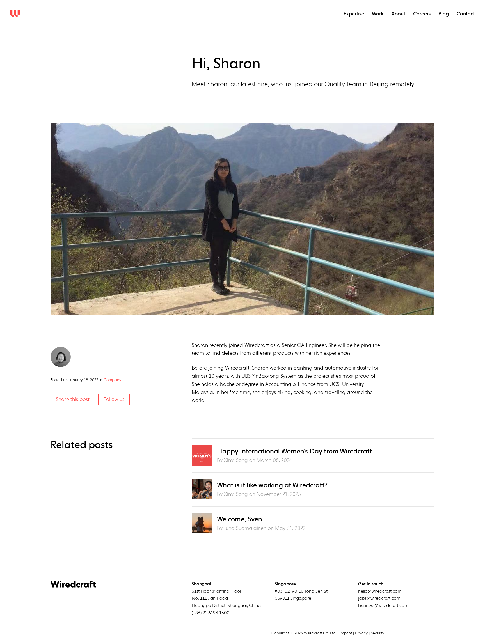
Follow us (114, 399)
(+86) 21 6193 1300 (211, 613)
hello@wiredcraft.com (380, 591)
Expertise (354, 14)
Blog (443, 14)
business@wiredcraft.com (383, 606)
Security (377, 633)
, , (226, 598)
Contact (466, 14)
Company (112, 380)
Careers (422, 14)
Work (377, 14)
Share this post (73, 399)
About (398, 14)
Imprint (346, 633)
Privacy (361, 633)
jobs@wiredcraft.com (379, 598)
